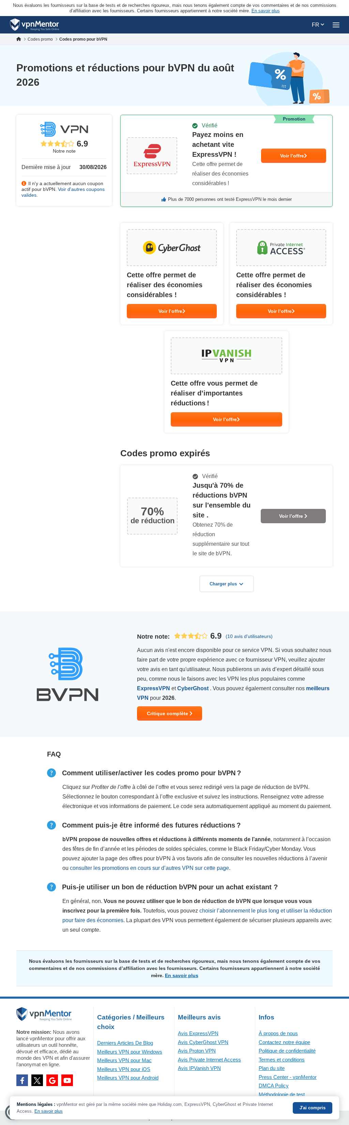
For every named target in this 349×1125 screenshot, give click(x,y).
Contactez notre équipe (284, 1042)
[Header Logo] (35, 24)
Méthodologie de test (282, 1094)
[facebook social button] (22, 1080)
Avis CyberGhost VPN (203, 1042)
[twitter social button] (37, 1080)
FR (316, 25)
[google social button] (52, 1080)
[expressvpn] (226, 161)
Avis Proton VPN (197, 1051)
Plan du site (272, 1068)
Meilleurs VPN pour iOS (123, 1069)
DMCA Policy (274, 1085)
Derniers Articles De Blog (125, 1043)
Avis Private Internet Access (209, 1059)
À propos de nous (278, 1033)
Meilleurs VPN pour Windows (129, 1052)
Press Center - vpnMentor (288, 1077)
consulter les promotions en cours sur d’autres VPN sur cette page (149, 868)
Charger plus (223, 583)
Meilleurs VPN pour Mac (124, 1060)
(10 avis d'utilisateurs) (249, 636)
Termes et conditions (282, 1059)
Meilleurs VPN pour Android (127, 1078)
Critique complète (168, 713)
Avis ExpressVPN (198, 1033)
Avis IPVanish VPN (199, 1068)
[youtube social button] (67, 1080)
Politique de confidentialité (287, 1051)
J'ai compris (312, 1107)
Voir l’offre (292, 155)
